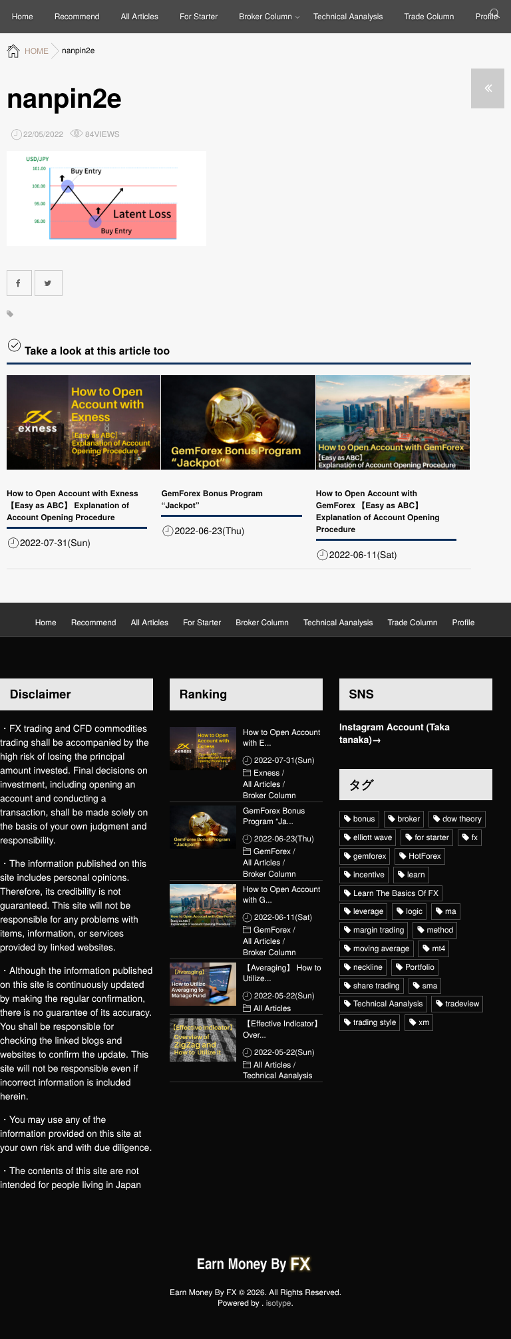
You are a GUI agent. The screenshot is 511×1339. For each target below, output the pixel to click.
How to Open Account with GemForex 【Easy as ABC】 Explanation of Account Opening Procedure (378, 511)
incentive (369, 874)
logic (414, 911)
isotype (278, 1302)
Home (22, 16)
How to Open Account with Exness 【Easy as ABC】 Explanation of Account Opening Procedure (72, 505)
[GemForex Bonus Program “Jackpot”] (238, 422)
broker (409, 818)
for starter (431, 837)
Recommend (77, 16)
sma (430, 985)
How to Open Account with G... (281, 895)
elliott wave (373, 837)
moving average (381, 948)
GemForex (272, 851)
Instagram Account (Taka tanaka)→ (394, 734)
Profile (486, 16)
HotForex (425, 855)
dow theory (462, 818)
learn (416, 874)
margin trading (379, 929)
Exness (266, 773)
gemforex (369, 855)
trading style (375, 1022)
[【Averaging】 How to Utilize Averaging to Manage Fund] (203, 984)
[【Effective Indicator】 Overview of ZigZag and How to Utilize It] (203, 1040)
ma (450, 911)
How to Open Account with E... (281, 738)
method (439, 929)
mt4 (438, 948)
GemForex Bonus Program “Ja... (274, 816)
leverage (368, 911)
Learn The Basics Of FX (395, 893)
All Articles (139, 16)
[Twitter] (49, 283)
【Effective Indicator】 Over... (282, 1029)
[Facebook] (19, 283)
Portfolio (419, 966)
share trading (376, 985)
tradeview (462, 1003)
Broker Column (265, 16)
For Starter (199, 16)
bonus (364, 818)
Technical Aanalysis (348, 16)
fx (475, 837)
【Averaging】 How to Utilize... (282, 973)
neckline (368, 966)
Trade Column (429, 16)
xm (424, 1022)
